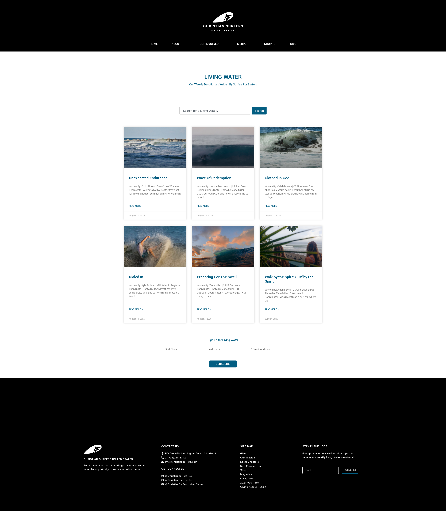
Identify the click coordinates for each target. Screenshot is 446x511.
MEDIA (241, 44)
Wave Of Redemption (214, 178)
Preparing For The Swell (217, 277)
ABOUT (176, 44)
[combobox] (214, 110)
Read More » (136, 206)
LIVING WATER (223, 77)
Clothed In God (277, 178)
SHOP (268, 44)
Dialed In (136, 277)
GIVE (293, 44)
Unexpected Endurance (148, 178)
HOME (154, 44)
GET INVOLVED (209, 44)
